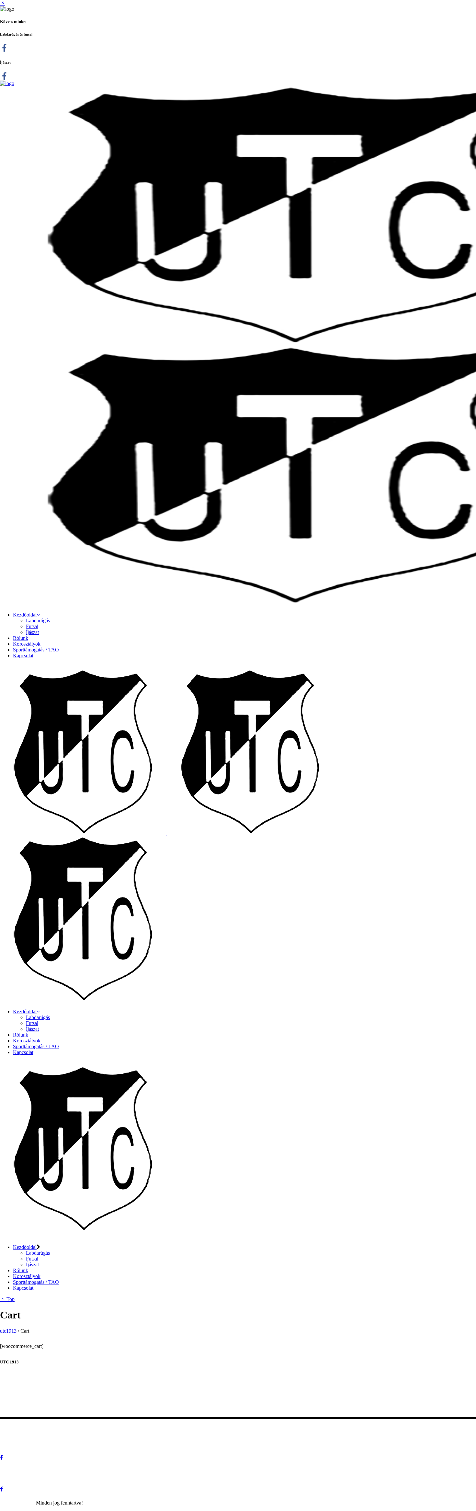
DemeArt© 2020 (17, 1502)
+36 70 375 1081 (57, 1407)
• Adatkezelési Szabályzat (35, 1427)
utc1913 (8, 1331)
